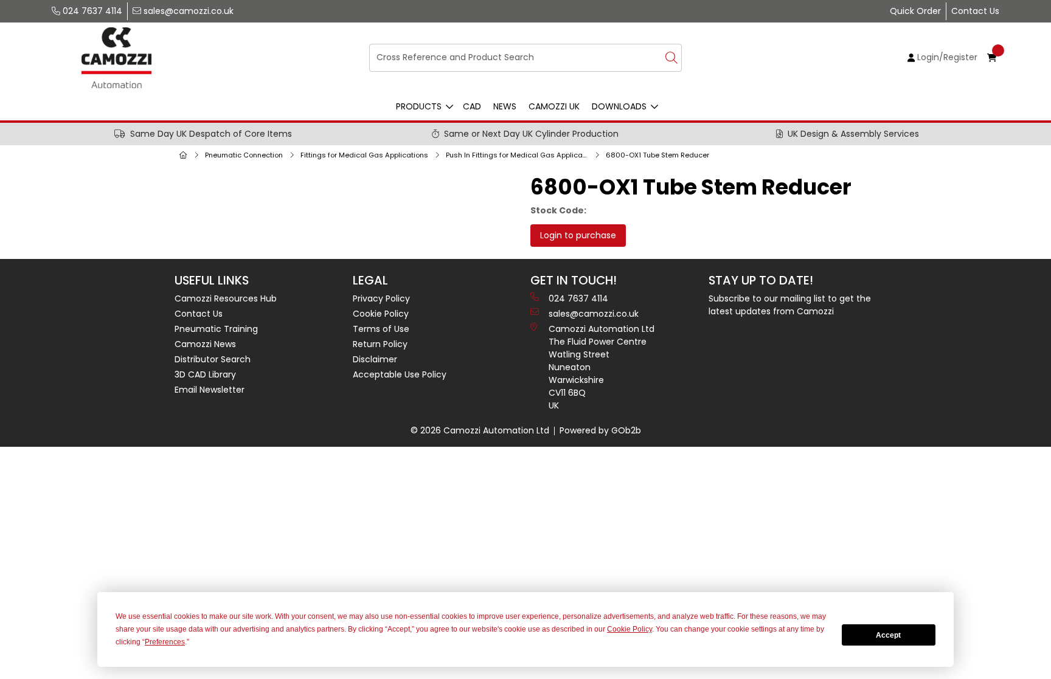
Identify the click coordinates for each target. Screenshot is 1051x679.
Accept (888, 635)
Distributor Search (213, 359)
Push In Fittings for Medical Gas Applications (519, 155)
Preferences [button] (165, 642)
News (504, 106)
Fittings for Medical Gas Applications (364, 155)
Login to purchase (578, 235)
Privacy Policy (381, 298)
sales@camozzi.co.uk (187, 11)
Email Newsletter (210, 390)
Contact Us (975, 11)
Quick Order (915, 11)
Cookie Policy (381, 314)
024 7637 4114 (91, 11)
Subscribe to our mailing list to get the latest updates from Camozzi (790, 304)
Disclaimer (375, 359)
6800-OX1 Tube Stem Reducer (657, 155)
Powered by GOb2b (600, 430)
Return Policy (380, 344)
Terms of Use (381, 329)
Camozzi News (205, 344)
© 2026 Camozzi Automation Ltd (480, 430)
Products (419, 106)
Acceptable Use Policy (399, 374)
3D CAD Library (205, 374)
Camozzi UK (554, 106)
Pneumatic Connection (244, 155)
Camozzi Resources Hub (226, 298)
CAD (472, 106)
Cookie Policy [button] (629, 629)
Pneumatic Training (216, 329)
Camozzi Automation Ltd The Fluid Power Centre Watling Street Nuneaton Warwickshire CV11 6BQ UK (601, 367)
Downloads (619, 106)
